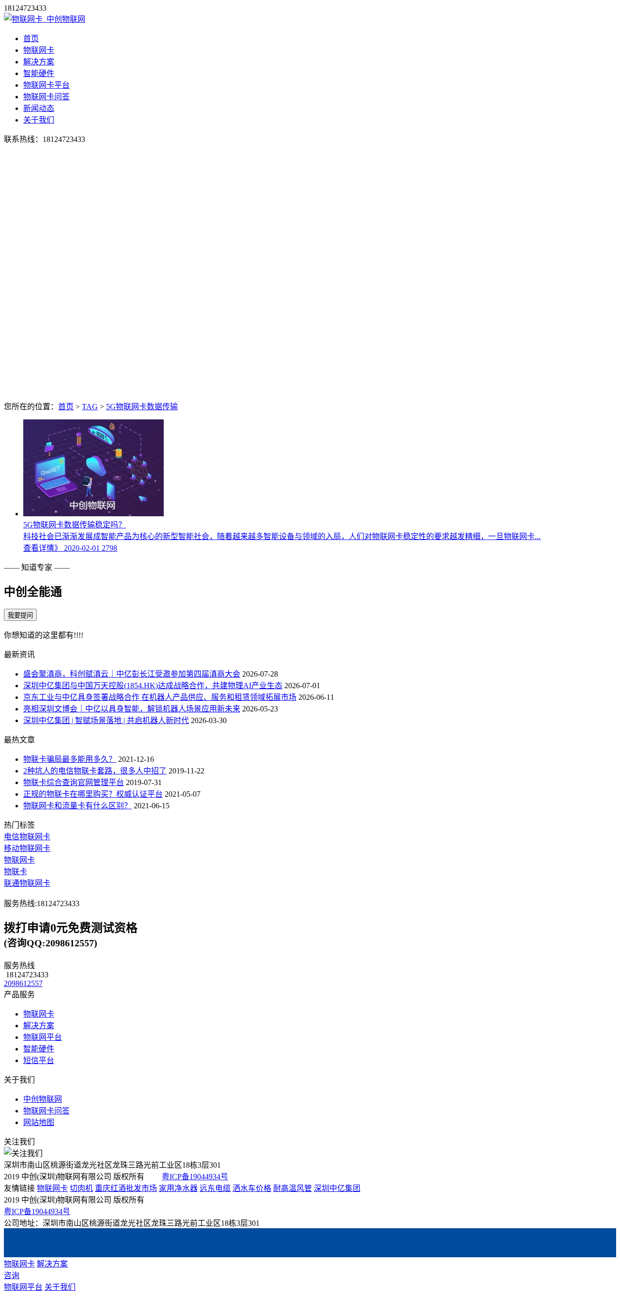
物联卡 (15, 871)
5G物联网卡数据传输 (142, 406)
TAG (90, 406)
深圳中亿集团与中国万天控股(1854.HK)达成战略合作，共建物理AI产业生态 (152, 685)
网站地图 (38, 1122)
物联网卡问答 (46, 97)
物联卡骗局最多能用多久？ (69, 759)
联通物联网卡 (27, 883)
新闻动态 (38, 108)
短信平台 (38, 1060)
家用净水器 (178, 1188)
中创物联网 (42, 1099)
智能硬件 (38, 73)
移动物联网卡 (27, 848)
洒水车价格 (251, 1188)
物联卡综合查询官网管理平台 (73, 782)
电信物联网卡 (27, 837)
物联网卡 (38, 50)
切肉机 (81, 1188)
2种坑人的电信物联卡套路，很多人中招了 (95, 771)
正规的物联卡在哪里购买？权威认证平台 (93, 794)
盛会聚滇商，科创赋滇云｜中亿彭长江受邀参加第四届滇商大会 (131, 674)
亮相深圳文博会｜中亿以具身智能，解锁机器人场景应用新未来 (131, 709)
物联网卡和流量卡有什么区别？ (77, 806)
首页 (31, 38)
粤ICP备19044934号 (195, 1177)
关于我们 (38, 120)
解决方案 (38, 62)
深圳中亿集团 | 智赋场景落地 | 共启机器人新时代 (106, 720)
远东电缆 (215, 1188)
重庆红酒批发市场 (126, 1188)
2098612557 (23, 983)
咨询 (11, 1275)
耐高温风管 (292, 1188)
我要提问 (20, 615)
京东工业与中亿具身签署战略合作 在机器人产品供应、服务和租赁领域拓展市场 (159, 697)
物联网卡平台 (46, 85)
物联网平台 (42, 1037)
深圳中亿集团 (337, 1188)
